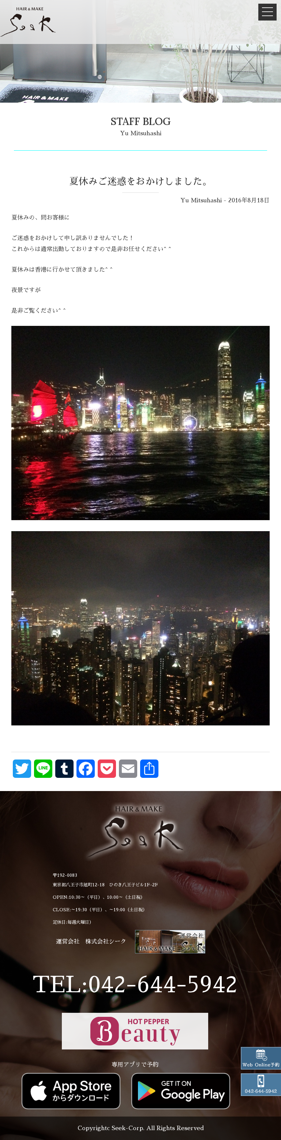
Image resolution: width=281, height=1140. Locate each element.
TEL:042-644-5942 (135, 985)
